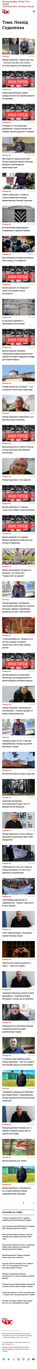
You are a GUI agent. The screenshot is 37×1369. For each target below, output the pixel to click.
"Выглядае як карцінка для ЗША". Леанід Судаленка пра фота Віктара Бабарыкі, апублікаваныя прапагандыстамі (17, 163)
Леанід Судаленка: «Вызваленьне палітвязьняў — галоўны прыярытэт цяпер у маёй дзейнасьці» (17, 711)
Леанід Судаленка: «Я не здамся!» (16, 480)
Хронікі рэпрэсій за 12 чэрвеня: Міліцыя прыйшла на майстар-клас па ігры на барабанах (17, 540)
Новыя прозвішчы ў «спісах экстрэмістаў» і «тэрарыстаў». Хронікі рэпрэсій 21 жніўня (18, 1294)
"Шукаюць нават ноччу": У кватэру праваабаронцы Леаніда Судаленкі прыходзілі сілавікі (17, 744)
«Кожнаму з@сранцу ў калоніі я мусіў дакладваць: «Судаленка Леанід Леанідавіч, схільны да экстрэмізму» (18, 996)
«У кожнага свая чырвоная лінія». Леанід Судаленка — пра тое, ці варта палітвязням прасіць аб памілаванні (18, 1062)
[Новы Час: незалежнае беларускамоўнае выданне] (10, 11)
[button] (33, 11)
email (28, 1342)
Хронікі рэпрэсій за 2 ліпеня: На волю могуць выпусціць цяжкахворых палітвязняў (18, 450)
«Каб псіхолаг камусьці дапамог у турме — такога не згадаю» (16, 964)
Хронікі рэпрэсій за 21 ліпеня (14, 1161)
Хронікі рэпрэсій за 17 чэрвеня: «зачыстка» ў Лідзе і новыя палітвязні (18, 508)
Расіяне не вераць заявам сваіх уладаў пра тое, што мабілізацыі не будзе (17, 1302)
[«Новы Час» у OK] (28, 1359)
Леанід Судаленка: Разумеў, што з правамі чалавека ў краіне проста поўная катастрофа (16, 1131)
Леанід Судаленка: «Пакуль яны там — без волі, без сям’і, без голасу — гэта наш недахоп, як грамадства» (17, 63)
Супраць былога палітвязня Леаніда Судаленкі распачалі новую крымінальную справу (17, 1029)
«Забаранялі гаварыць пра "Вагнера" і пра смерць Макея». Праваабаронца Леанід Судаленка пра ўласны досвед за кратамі (18, 1096)
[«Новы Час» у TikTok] (8, 1359)
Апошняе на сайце (12, 1212)
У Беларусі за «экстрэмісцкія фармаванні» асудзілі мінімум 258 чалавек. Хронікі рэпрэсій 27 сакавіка (18, 129)
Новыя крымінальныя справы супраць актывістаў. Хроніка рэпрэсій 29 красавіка (18, 96)
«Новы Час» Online (22, 1337)
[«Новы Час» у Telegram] (18, 1359)
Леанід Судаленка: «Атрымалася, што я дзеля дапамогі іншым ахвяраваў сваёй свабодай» (16, 1191)
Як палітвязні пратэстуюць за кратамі (18, 774)
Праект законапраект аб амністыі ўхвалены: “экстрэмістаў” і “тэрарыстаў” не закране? (16, 573)
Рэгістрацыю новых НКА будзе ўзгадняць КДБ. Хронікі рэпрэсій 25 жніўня (18, 1227)
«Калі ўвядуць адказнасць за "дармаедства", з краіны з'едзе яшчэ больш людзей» (17, 903)
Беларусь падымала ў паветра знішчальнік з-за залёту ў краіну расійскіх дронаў (18, 1276)
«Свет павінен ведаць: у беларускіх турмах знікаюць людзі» (17, 934)
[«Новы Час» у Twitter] (23, 1359)
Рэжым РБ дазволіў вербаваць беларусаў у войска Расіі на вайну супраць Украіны (18, 1285)
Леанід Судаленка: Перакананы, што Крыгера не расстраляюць (18, 418)
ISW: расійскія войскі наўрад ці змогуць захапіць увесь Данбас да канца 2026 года (17, 1237)
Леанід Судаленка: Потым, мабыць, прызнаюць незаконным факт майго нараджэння (18, 837)
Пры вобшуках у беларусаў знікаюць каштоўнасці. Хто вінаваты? (18, 259)
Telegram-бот (9, 1344)
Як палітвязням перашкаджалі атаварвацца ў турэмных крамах (16, 229)
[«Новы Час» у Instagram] (13, 1359)
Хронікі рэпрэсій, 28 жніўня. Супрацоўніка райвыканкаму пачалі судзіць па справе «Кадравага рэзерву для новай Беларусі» (18, 355)
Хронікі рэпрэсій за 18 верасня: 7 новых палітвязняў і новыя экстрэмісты (16, 291)
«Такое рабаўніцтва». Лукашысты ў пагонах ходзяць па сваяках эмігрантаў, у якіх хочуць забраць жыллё (17, 643)
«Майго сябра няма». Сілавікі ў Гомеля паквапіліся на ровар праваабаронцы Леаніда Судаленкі (17, 197)
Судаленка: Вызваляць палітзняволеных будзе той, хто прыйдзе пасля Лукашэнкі (16, 804)
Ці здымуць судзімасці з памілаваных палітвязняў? (13, 322)
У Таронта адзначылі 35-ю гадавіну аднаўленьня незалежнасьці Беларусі (16, 1219)
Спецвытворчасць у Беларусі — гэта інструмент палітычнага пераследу (17, 388)
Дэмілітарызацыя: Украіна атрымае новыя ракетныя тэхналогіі (16, 1256)
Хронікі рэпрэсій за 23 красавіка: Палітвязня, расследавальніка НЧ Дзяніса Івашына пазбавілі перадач (17, 678)
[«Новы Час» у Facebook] (3, 1359)
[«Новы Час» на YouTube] (33, 1359)
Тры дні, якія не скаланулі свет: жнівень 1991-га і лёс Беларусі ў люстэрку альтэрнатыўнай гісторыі (17, 1266)
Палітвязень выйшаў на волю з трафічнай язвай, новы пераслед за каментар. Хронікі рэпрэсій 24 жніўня (18, 1247)
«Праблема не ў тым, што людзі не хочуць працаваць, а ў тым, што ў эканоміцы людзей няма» (17, 870)
